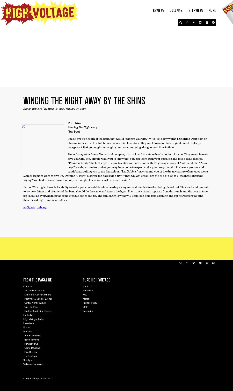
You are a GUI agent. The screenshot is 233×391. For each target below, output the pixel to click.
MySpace (29, 207)
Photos (27, 327)
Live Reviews (31, 352)
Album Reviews (32, 108)
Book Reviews (31, 339)
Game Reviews (32, 347)
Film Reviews (31, 343)
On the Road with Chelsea (38, 311)
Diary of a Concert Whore (37, 294)
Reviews (159, 10)
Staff (85, 307)
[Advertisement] (116, 248)
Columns (176, 10)
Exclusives (28, 315)
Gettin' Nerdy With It (35, 302)
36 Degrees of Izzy (34, 290)
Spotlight (28, 360)
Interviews (196, 10)
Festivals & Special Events (38, 298)
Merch (86, 298)
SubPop (42, 207)
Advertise (88, 290)
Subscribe (88, 311)
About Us (88, 286)
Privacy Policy (90, 302)
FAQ (85, 294)
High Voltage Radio (33, 319)
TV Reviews (30, 356)
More (212, 10)
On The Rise (31, 307)
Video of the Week (33, 364)
